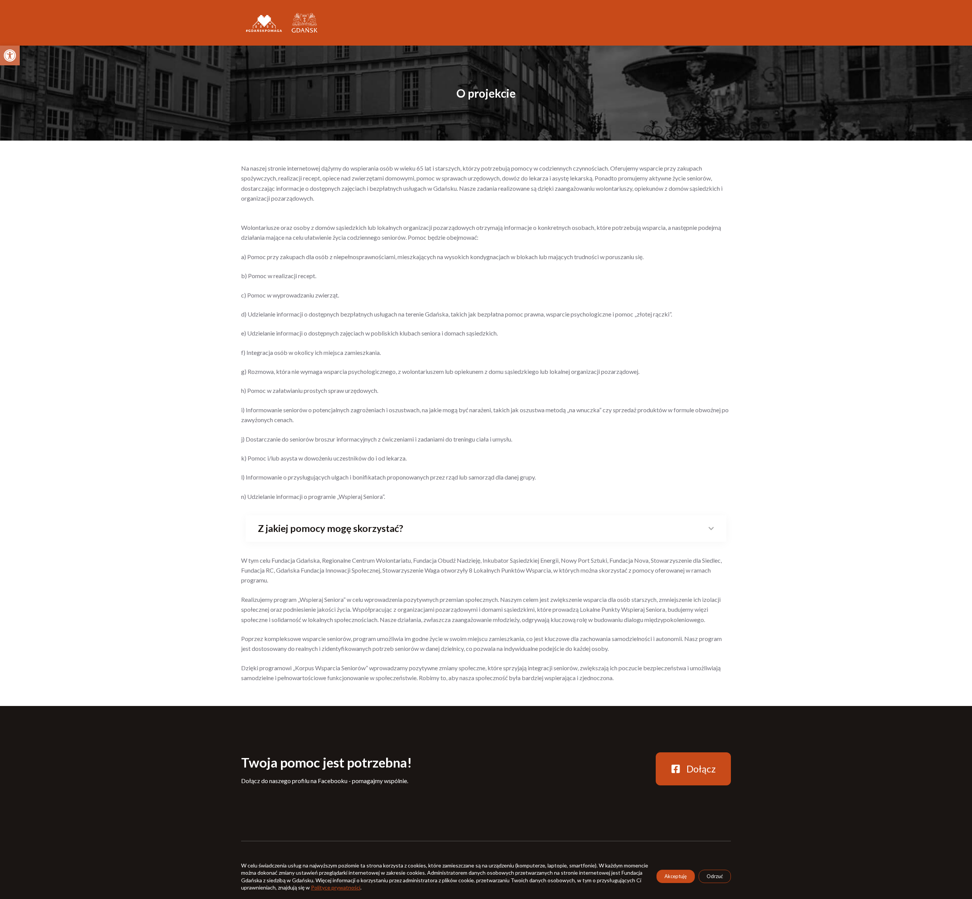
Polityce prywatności (335, 887)
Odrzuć (715, 876)
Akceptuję (675, 876)
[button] (10, 55)
